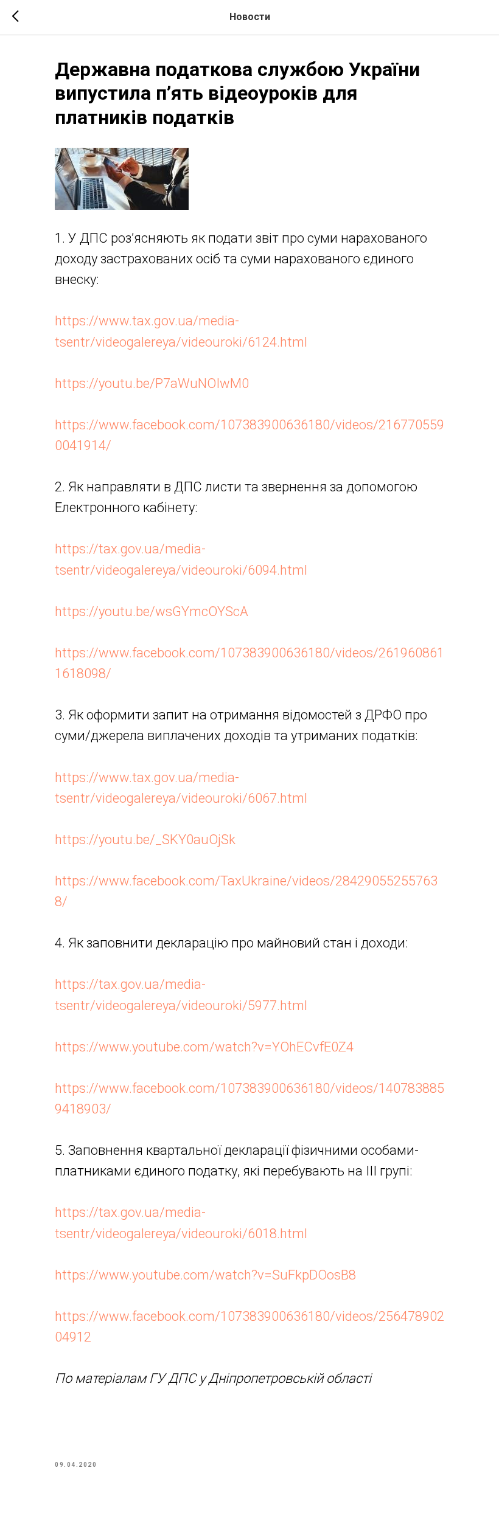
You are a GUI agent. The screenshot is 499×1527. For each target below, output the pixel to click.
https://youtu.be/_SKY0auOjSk (145, 839)
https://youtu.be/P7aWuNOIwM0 (152, 383)
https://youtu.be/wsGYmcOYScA (151, 611)
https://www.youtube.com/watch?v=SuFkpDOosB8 (205, 1275)
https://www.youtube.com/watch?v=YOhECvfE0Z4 (204, 1046)
